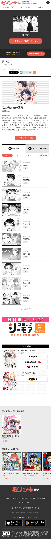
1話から (44, 155)
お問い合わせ (16, 498)
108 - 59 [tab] (7, 155)
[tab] (14, 148)
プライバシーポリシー (25, 502)
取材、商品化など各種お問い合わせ (25, 508)
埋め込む (29, 72)
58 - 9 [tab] (18, 155)
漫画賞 (28, 7)
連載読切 (5, 7)
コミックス (20, 7)
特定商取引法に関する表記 (38, 498)
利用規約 (24, 498)
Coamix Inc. (23, 512)
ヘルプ (7, 498)
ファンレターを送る (25, 138)
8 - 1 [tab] (29, 155)
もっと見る (24, 309)
